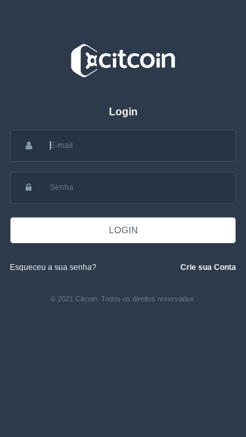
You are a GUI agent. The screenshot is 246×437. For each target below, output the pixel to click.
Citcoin (123, 61)
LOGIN (123, 230)
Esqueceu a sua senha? (53, 267)
